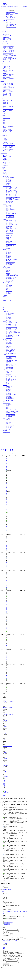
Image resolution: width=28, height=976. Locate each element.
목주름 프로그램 (7, 59)
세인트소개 (3, 31)
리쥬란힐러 (5, 71)
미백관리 (5, 139)
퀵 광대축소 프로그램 (8, 54)
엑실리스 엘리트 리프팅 (8, 87)
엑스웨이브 (5, 103)
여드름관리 (6, 658)
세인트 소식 (6, 163)
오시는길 (5, 41)
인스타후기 (5, 155)
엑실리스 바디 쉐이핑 (8, 106)
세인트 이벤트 (6, 162)
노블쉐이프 (5, 102)
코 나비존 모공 (6, 739)
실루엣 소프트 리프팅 (8, 91)
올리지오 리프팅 (7, 94)
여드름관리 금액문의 (6, 505)
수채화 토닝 (6, 127)
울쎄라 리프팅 (9, 14)
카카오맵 (10, 923)
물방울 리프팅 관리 (7, 147)
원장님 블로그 (4, 168)
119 (4, 788)
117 (4, 786)
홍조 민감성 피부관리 (8, 143)
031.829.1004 (6, 894)
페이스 (2, 63)
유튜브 (4, 947)
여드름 (6, 677)
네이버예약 (12, 911)
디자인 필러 (6, 67)
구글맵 (8, 924)
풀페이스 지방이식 (7, 746)
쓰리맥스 (5, 104)
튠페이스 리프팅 (10, 19)
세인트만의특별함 (7, 34)
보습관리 (5, 140)
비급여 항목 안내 (4, 940)
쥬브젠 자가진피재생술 (8, 78)
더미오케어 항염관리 (8, 149)
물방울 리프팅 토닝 (7, 129)
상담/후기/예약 (4, 153)
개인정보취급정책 (12, 940)
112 (4, 780)
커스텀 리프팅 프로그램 (8, 46)
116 (4, 785)
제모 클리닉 (6, 125)
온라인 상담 (6, 158)
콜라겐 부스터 (6, 68)
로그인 (4, 3)
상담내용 (5, 932)
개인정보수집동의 (8, 965)
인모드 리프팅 (6, 86)
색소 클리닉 (6, 119)
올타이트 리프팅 (7, 95)
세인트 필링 (6, 138)
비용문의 (5, 720)
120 (4, 790)
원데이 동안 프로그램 (8, 53)
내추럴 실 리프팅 (7, 90)
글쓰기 (4, 795)
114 (4, 783)
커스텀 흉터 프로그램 (8, 47)
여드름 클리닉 (6, 118)
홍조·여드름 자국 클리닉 (8, 126)
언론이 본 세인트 (7, 161)
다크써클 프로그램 (7, 57)
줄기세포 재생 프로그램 (8, 51)
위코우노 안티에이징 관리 (9, 145)
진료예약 (5, 948)
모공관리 (5, 142)
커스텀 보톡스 (6, 66)
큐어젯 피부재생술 (7, 75)
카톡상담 (5, 943)
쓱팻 (4, 111)
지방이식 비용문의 (7, 707)
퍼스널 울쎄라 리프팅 (8, 83)
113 (4, 781)
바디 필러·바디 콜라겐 (8, 109)
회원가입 (5, 4)
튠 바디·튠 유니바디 (7, 100)
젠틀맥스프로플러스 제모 (12, 13)
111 (4, 779)
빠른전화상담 (6, 20)
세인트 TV (5, 165)
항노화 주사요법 (7, 131)
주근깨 (6, 564)
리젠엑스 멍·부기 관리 (8, 146)
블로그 (4, 945)
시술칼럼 (3, 167)
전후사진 (5, 159)
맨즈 (2, 134)
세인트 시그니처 (4, 43)
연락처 (4, 931)
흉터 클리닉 (6, 122)
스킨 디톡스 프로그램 (8, 48)
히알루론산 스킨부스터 (8, 74)
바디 (2, 98)
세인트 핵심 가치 (7, 35)
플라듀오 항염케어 (7, 130)
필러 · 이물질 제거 (7, 77)
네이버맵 (10, 922)
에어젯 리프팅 (6, 89)
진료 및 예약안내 (7, 39)
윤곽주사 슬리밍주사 (8, 70)
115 (4, 784)
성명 (4, 929)
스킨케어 (3, 115)
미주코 (4, 73)
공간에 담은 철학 (7, 38)
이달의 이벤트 (6, 1)
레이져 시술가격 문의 (6, 463)
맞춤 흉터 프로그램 (10, 17)
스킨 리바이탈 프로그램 (8, 50)
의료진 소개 (6, 37)
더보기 (2, 891)
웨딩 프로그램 (6, 150)
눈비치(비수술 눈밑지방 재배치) (10, 55)
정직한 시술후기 (7, 156)
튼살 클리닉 (6, 123)
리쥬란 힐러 (9, 16)
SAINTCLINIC (4, 170)
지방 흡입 (5, 113)
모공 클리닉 (6, 120)
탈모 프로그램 (6, 61)
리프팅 (2, 81)
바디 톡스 (5, 107)
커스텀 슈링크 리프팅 (8, 84)
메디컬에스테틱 (4, 135)
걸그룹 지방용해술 (7, 110)
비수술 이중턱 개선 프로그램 (9, 58)
